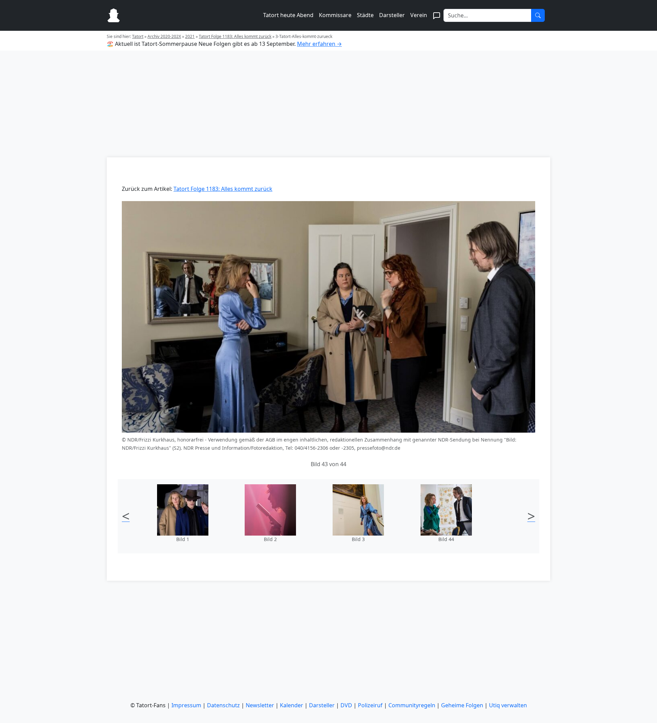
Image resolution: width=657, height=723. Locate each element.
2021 (190, 36)
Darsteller (392, 15)
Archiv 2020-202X (164, 36)
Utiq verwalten (508, 705)
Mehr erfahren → (319, 44)
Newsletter (260, 705)
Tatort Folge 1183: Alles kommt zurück (235, 36)
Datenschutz (223, 705)
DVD (346, 705)
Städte (365, 15)
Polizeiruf (370, 705)
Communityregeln (411, 705)
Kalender (291, 705)
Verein (418, 15)
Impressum (186, 705)
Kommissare (335, 15)
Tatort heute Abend (288, 15)
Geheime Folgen (462, 705)
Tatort (137, 36)
